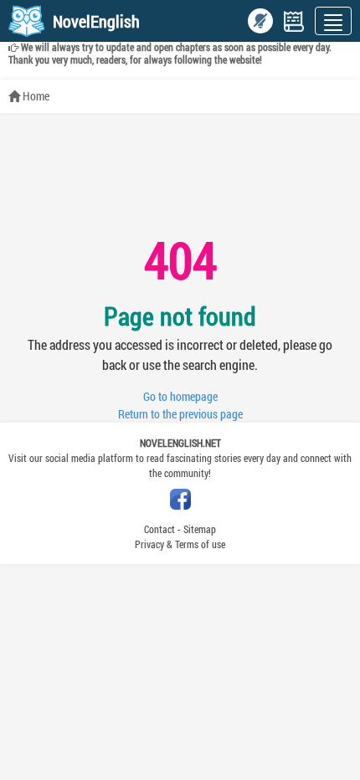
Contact (159, 529)
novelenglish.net (180, 442)
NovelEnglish (96, 21)
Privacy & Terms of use (180, 544)
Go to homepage (180, 396)
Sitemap (199, 529)
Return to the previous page (180, 414)
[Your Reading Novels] (293, 21)
